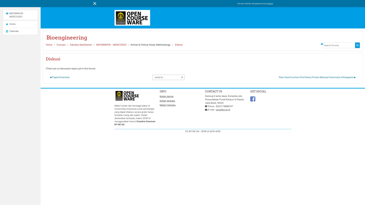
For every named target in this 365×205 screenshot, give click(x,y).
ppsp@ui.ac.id (223, 109)
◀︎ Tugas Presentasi (60, 77)
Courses (61, 44)
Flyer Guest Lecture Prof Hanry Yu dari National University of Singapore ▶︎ (317, 77)
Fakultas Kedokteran (81, 44)
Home (49, 44)
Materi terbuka (168, 105)
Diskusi (179, 44)
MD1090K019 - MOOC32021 (111, 44)
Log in (270, 3)
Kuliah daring (167, 96)
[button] (322, 45)
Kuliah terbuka (167, 100)
